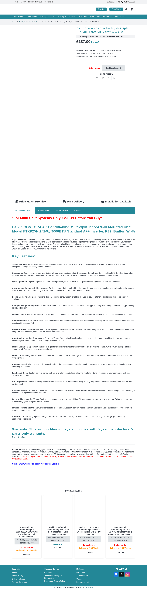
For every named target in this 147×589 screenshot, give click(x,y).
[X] (121, 574)
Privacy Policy (17, 576)
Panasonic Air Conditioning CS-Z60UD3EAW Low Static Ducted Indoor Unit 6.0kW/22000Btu (27, 532)
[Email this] (97, 78)
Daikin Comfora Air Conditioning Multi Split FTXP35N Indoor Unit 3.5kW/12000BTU (58, 530)
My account (80, 573)
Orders (79, 579)
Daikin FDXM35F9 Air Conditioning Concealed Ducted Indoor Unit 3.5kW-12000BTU (89, 530)
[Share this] (103, 78)
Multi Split (22, 22)
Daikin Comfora (19, 437)
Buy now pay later (83, 582)
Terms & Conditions (19, 582)
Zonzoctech (89, 587)
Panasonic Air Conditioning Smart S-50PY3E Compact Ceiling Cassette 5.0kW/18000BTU (120, 530)
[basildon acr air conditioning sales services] (26, 9)
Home (14, 22)
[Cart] (132, 9)
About (14, 573)
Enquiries (48, 573)
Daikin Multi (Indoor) (34, 22)
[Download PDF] (28, 479)
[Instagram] (127, 574)
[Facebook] (116, 574)
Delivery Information (19, 579)
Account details (82, 576)
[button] (125, 9)
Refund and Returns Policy (54, 581)
